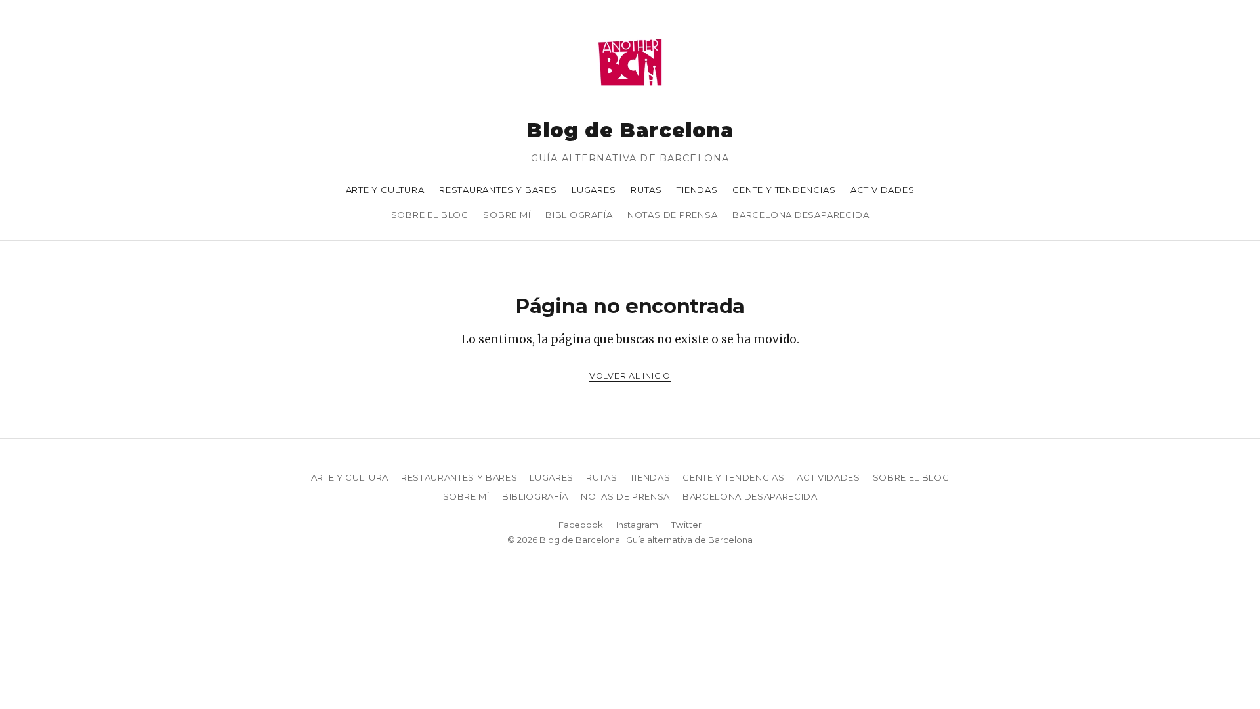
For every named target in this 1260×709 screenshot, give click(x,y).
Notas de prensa (672, 214)
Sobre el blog (430, 214)
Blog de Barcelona (629, 130)
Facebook (580, 524)
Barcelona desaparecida (800, 214)
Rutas (646, 189)
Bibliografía (578, 214)
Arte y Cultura (385, 189)
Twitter (686, 524)
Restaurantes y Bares (498, 189)
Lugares (594, 189)
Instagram (637, 524)
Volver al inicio (630, 376)
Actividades (882, 189)
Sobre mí (506, 214)
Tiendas (697, 189)
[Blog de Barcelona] (630, 94)
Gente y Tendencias (783, 189)
